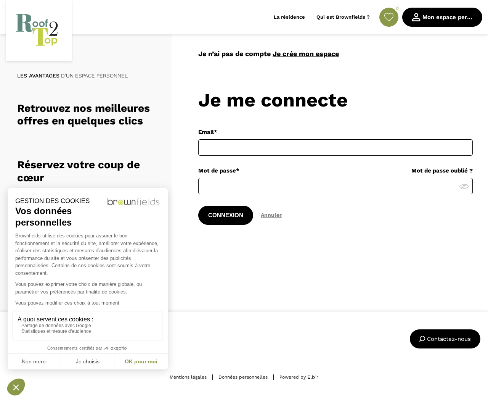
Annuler (271, 215)
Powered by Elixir (298, 377)
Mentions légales (188, 377)
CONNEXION (225, 215)
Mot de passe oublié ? (442, 170)
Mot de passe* (218, 170)
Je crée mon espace (306, 54)
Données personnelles (243, 377)
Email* (207, 132)
